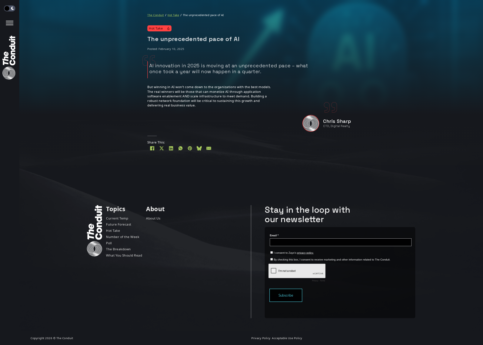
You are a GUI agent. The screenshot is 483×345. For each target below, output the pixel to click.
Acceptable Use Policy (287, 338)
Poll (109, 243)
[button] (9, 23)
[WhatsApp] (180, 148)
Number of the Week (122, 237)
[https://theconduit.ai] (9, 58)
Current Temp (117, 218)
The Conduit (155, 15)
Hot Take (173, 15)
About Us (153, 218)
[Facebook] (152, 148)
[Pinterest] (190, 148)
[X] (161, 148)
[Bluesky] (199, 148)
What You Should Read (124, 255)
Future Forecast (118, 224)
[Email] (208, 148)
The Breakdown (118, 249)
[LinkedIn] (171, 148)
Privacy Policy (261, 338)
